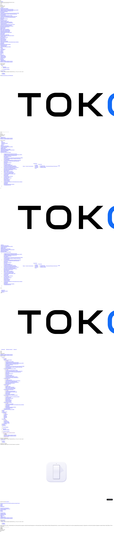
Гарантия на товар (3, 514)
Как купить (5, 420)
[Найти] (1, 4)
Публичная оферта (3, 509)
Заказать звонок (6, 436)
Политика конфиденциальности (5, 508)
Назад (6, 358)
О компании (6, 414)
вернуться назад (2, 501)
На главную (7, 501)
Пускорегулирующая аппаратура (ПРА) (12, 370)
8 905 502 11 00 (6, 355)
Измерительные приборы (9, 403)
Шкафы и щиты (8, 386)
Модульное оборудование (9, 361)
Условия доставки (3, 513)
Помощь (1, 511)
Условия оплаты (2, 512)
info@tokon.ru (3, 70)
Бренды (1, 505)
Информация (2, 506)
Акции (1, 504)
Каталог (5, 359)
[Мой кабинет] (0, 289)
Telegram (3, 73)
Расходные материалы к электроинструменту (12, 396)
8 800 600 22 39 (3, 60)
